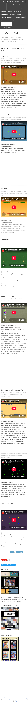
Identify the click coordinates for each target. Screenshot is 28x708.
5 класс (15, 4)
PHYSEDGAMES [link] (11, 33)
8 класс (9, 8)
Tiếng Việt (16, 701)
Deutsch (10, 697)
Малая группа (18, 21)
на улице (20, 24)
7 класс (3, 8)
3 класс (3, 4)
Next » (20, 552)
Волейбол (12, 14)
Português (9, 699)
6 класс (21, 4)
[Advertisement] (14, 171)
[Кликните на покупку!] (10, 618)
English (4, 697)
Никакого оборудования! (7, 21)
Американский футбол (18, 8)
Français (16, 697)
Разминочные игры (6, 24)
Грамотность (19, 14)
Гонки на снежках (7, 296)
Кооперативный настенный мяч (13, 390)
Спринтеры (5, 239)
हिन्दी (26, 699)
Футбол (9, 27)
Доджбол (3, 17)
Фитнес (3, 27)
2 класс (22, 1)
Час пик (4, 189)
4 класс (9, 4)
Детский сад (10, 1)
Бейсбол (10, 11)
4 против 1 (5, 115)
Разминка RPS (6, 56)
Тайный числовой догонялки (12, 451)
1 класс (17, 1)
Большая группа (18, 11)
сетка (14, 24)
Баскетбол (3, 11)
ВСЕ (4, 1)
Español (22, 697)
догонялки (9, 17)
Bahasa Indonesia (18, 699)
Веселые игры (4, 14)
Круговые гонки (7, 503)
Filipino (11, 701)
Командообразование (19, 17)
